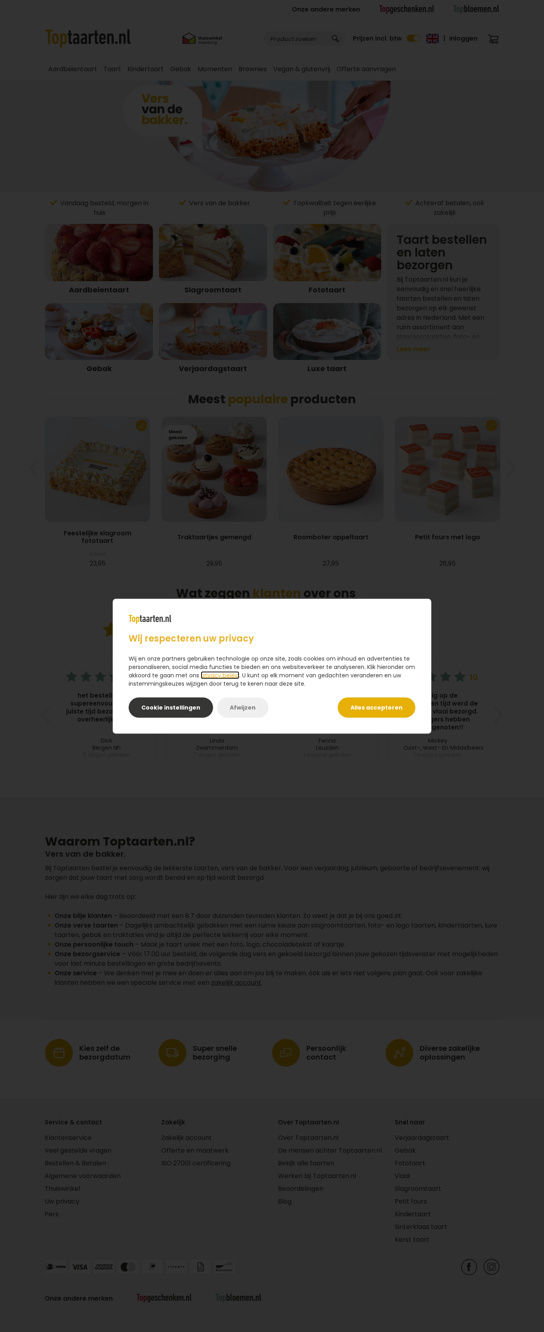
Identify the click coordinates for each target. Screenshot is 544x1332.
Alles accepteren (376, 707)
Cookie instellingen (170, 707)
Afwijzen (243, 707)
